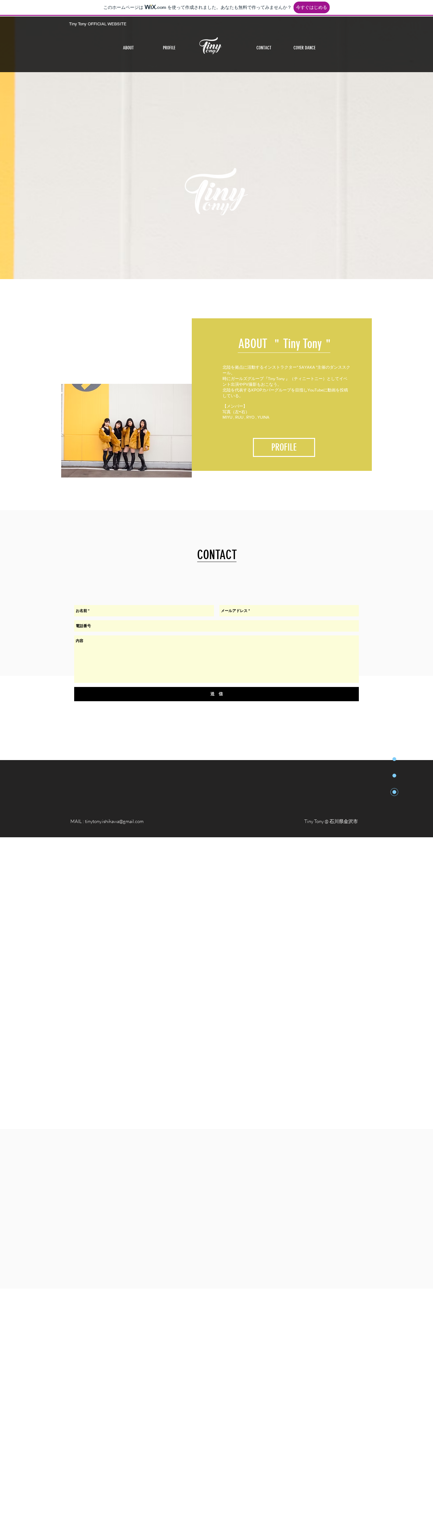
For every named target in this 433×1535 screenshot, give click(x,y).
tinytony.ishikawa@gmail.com (114, 821)
